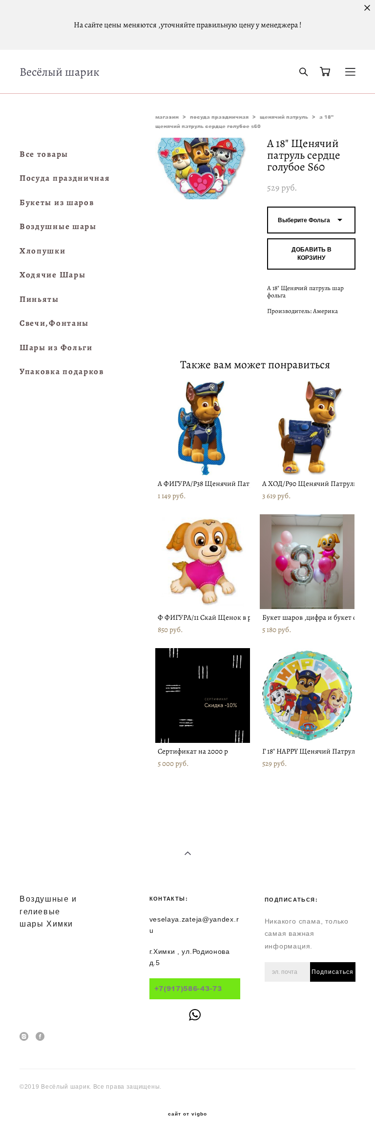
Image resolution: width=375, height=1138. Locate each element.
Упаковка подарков (62, 371)
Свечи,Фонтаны (54, 323)
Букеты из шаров (57, 202)
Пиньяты (39, 299)
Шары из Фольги (56, 347)
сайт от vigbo (187, 1114)
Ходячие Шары (52, 274)
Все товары (44, 154)
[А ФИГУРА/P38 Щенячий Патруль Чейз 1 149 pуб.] (202, 427)
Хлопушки (43, 250)
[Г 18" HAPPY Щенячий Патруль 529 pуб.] (307, 695)
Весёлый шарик (59, 72)
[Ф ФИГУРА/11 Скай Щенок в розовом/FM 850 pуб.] (202, 561)
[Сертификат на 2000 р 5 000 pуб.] (202, 695)
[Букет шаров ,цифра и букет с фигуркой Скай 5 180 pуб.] (307, 561)
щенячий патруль (284, 116)
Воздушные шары (58, 226)
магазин (167, 116)
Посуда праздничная (65, 178)
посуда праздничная (219, 116)
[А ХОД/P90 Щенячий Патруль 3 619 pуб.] (307, 427)
